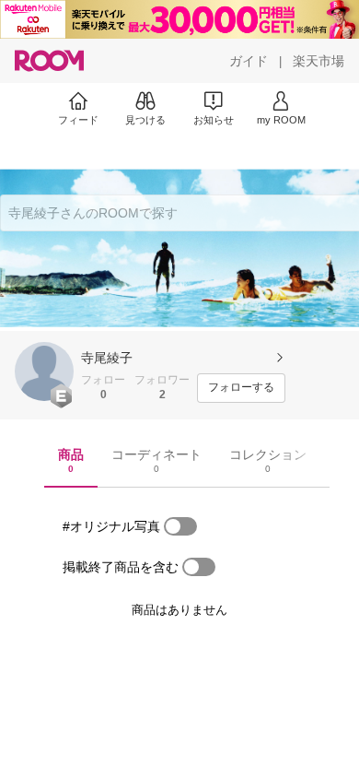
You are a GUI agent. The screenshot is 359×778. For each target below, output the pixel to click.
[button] (44, 371)
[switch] (180, 526)
